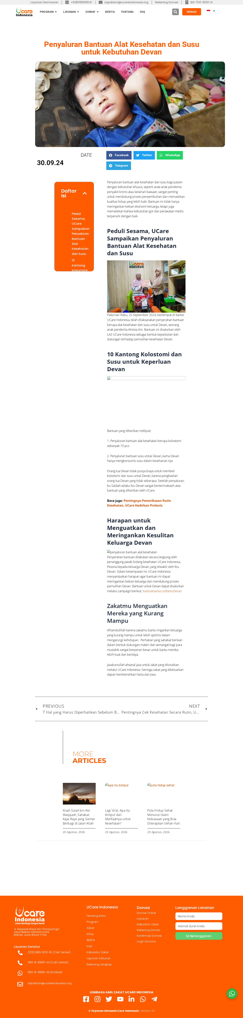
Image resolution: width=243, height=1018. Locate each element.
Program (93, 922)
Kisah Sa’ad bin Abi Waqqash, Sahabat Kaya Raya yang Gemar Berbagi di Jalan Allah (79, 816)
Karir (89, 946)
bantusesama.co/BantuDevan (162, 591)
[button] (175, 12)
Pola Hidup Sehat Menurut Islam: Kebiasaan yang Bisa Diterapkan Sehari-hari (163, 816)
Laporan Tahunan (99, 958)
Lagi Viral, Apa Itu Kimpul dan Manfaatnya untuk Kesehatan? (118, 816)
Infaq (90, 934)
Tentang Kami (96, 916)
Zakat (90, 928)
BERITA (91, 940)
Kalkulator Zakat (98, 952)
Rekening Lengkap (99, 964)
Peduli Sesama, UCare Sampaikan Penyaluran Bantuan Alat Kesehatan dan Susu (80, 234)
